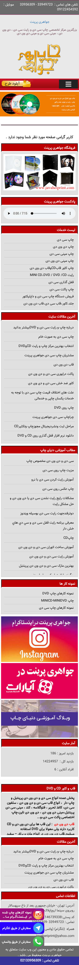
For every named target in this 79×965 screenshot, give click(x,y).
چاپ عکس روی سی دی (58, 489)
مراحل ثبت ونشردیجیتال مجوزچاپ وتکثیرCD (44, 426)
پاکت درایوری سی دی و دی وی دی (51, 374)
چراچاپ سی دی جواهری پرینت (53, 417)
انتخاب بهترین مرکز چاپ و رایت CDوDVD (46, 346)
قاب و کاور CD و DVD (61, 788)
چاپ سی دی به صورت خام (56, 337)
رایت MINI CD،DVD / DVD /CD (52, 275)
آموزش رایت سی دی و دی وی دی (51, 556)
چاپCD (68, 538)
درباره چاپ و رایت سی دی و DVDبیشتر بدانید (43, 327)
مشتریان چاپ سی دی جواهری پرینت (49, 355)
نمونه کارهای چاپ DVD (58, 593)
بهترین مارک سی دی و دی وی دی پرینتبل (46, 566)
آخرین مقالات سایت (61, 316)
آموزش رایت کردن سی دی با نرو (52, 479)
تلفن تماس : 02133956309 (39, 960)
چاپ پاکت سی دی (62, 289)
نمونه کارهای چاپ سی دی (56, 608)
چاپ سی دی (65, 240)
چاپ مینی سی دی (62, 254)
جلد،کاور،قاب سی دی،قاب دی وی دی (48, 303)
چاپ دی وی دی (63, 247)
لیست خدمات (66, 230)
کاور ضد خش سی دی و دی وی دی (51, 383)
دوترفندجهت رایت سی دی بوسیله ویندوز (47, 513)
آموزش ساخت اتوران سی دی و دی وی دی (46, 547)
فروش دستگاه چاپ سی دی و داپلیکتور (48, 296)
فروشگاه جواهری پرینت (59, 148)
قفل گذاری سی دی (61, 282)
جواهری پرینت (39, 22)
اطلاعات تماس (65, 896)
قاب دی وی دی (64, 364)
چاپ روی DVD (64, 408)
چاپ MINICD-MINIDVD (57, 600)
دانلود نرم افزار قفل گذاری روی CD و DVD (45, 435)
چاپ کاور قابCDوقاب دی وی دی (52, 268)
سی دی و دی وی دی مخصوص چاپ (50, 461)
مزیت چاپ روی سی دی (58, 470)
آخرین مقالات (66, 842)
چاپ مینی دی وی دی (60, 261)
